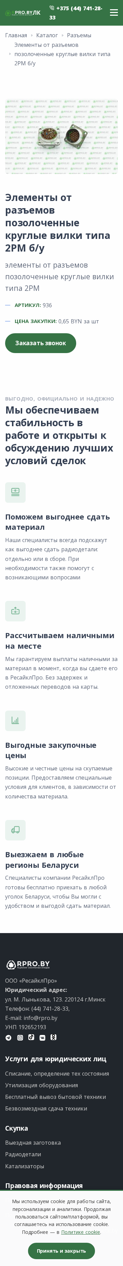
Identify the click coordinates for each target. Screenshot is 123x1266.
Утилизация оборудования (41, 1085)
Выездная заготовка (33, 1142)
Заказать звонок (40, 343)
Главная (16, 35)
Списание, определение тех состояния (57, 1073)
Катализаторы (24, 1166)
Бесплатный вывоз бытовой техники (55, 1097)
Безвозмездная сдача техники (46, 1108)
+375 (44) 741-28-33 (75, 12)
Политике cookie (80, 1232)
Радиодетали (23, 1154)
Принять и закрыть (61, 1251)
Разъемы (79, 35)
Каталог (47, 35)
